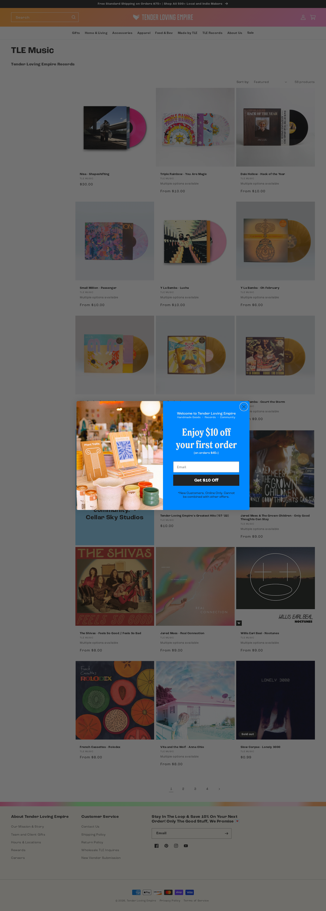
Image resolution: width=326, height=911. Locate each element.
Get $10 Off (206, 480)
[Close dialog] (244, 407)
